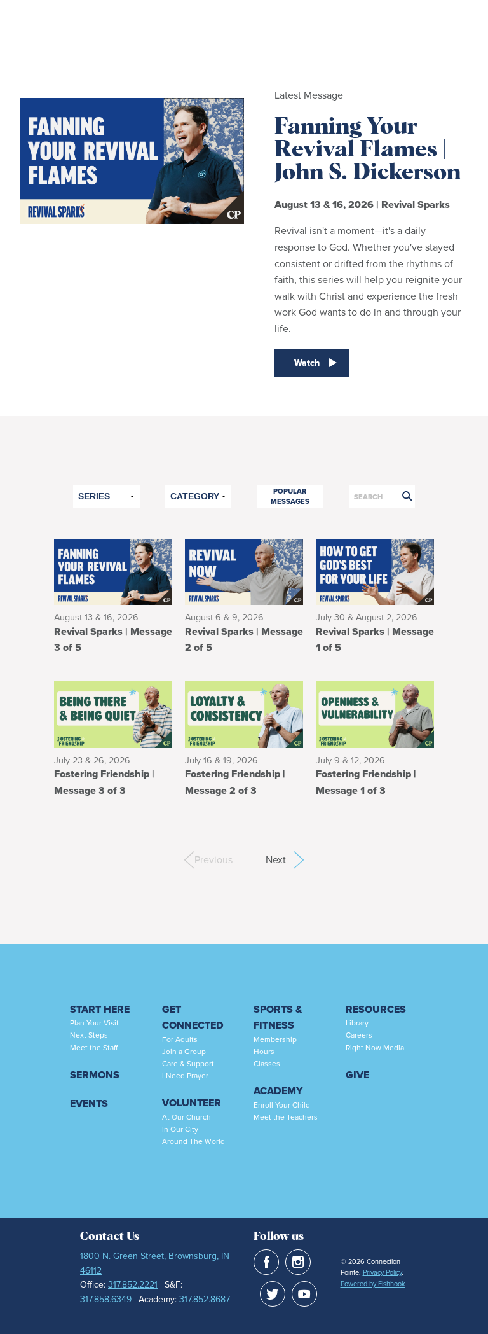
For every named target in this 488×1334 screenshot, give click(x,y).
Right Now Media (375, 1047)
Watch (307, 363)
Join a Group (184, 1051)
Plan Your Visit (94, 1023)
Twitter (272, 1294)
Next (284, 859)
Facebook (266, 1262)
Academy (278, 1090)
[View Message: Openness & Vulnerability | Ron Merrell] (375, 713)
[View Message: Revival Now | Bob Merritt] (244, 571)
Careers (359, 1035)
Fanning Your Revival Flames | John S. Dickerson (367, 150)
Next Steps (89, 1035)
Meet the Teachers (286, 1117)
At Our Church (186, 1117)
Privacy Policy (382, 1272)
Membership (275, 1039)
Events (89, 1103)
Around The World (193, 1141)
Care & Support (188, 1063)
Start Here (100, 1009)
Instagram (298, 1262)
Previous (199, 859)
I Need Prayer (185, 1075)
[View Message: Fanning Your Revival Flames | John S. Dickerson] (113, 571)
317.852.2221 (133, 1284)
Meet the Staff (94, 1047)
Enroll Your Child (282, 1105)
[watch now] (132, 236)
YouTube (304, 1294)
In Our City (180, 1129)
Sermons (94, 1074)
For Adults (180, 1039)
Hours (264, 1051)
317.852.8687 (204, 1299)
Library (357, 1023)
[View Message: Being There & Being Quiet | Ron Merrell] (113, 713)
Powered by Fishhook (373, 1284)
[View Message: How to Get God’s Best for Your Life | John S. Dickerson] (375, 571)
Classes (267, 1063)
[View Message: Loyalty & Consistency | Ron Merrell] (244, 713)
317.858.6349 (106, 1299)
